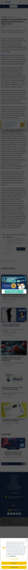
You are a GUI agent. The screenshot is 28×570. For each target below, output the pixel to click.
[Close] (26, 540)
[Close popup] (24, 278)
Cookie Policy (12, 556)
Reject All (14, 563)
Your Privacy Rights (14, 559)
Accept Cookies (14, 567)
